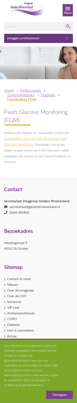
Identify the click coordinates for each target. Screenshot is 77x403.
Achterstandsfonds (21, 313)
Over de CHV (16, 296)
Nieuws (12, 284)
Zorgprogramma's (21, 95)
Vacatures (14, 302)
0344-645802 (19, 212)
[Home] (27, 10)
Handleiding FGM (21, 100)
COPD (12, 319)
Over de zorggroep (20, 290)
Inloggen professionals (23, 38)
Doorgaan (60, 394)
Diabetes (48, 95)
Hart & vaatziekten (20, 330)
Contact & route (19, 279)
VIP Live (13, 307)
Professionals (30, 91)
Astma (11, 336)
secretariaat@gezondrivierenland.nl (34, 207)
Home (9, 91)
